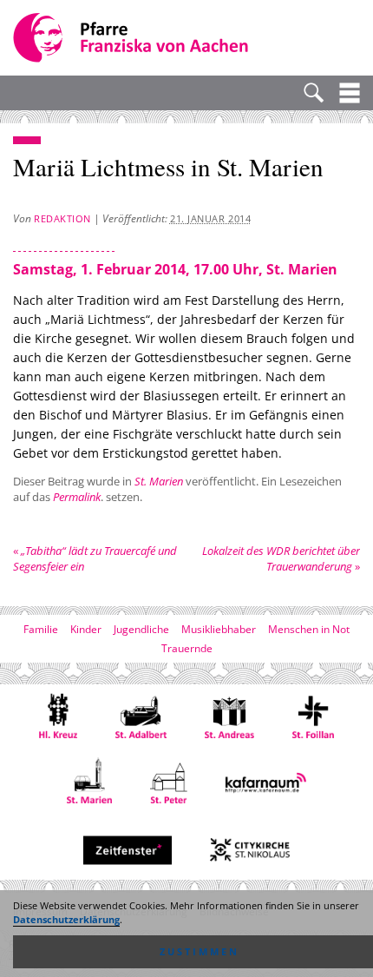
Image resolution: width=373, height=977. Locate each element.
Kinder (85, 629)
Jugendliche (141, 629)
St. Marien (158, 481)
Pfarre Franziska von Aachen (132, 38)
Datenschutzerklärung (66, 920)
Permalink (77, 497)
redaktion (62, 218)
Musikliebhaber (218, 629)
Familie (40, 629)
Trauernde (187, 648)
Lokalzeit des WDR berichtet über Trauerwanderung (281, 558)
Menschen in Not (309, 629)
